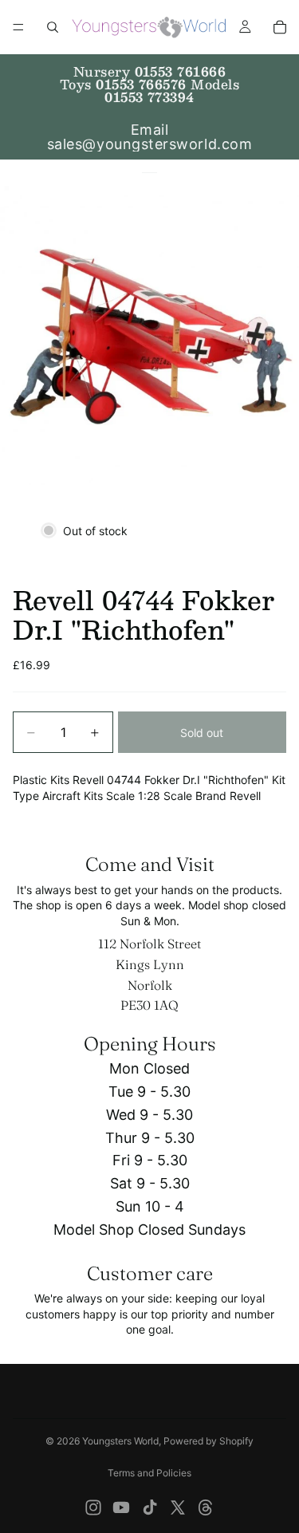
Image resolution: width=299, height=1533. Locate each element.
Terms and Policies (149, 1473)
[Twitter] (177, 1507)
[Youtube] (121, 1507)
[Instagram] (93, 1507)
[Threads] (205, 1507)
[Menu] (18, 27)
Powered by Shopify (208, 1441)
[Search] (52, 27)
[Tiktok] (149, 1507)
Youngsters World (120, 1441)
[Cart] (279, 27)
